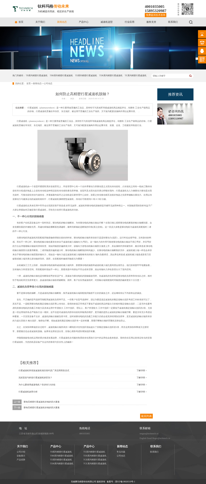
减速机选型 (107, 22)
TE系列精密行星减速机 (135, 75)
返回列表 (146, 416)
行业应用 (129, 22)
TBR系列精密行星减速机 (61, 75)
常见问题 (121, 452)
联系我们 (173, 22)
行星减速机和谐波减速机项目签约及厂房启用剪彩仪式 (44, 370)
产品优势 (21, 460)
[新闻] (103, 69)
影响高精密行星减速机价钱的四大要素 (42, 402)
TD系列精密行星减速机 (86, 75)
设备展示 (21, 456)
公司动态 (48, 83)
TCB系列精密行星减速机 (94, 460)
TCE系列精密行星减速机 (94, 463)
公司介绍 (21, 452)
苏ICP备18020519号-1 (125, 482)
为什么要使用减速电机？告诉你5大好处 (37, 385)
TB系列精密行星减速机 (37, 75)
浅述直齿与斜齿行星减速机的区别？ (35, 377)
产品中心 (84, 22)
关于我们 (40, 22)
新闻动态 (62, 22)
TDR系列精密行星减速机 (110, 75)
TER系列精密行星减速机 (94, 456)
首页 (21, 22)
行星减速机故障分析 (28, 392)
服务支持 (151, 22)
